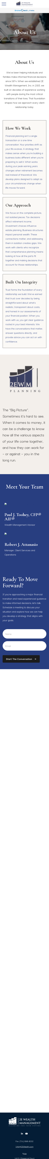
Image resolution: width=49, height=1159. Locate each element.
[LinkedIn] (22, 1133)
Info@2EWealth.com (24, 1146)
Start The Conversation (19, 659)
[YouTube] (26, 1133)
